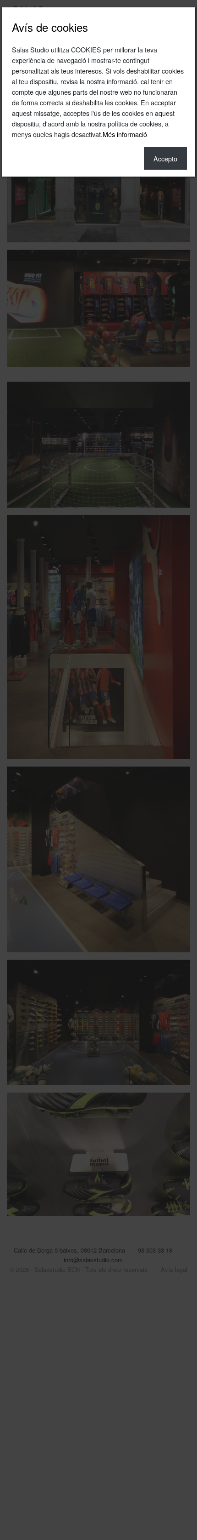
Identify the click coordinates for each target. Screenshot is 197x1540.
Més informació (125, 134)
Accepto (165, 158)
